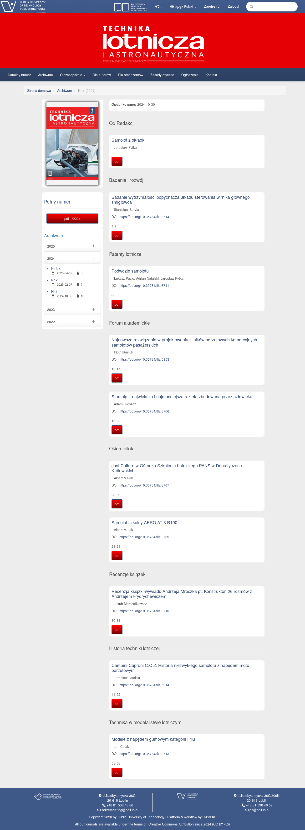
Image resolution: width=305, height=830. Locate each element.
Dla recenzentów (130, 74)
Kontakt (211, 74)
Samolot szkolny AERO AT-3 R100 (144, 522)
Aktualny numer (19, 74)
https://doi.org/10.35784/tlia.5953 (144, 359)
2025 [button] (51, 246)
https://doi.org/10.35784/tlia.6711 (144, 285)
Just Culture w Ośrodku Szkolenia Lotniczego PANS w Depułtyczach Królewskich (177, 468)
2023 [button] (51, 309)
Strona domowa (39, 90)
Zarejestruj (212, 6)
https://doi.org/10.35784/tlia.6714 (144, 216)
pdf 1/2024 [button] (72, 218)
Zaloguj (233, 6)
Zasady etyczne (162, 74)
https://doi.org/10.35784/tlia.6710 (144, 610)
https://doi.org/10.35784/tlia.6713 (144, 753)
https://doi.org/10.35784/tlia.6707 (144, 485)
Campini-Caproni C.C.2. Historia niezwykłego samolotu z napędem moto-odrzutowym (181, 667)
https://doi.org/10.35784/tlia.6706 (144, 411)
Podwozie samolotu (130, 271)
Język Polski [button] (184, 6)
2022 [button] (51, 321)
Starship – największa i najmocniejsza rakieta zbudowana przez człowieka (182, 396)
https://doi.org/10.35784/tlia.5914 (144, 684)
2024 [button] (51, 258)
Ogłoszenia (189, 74)
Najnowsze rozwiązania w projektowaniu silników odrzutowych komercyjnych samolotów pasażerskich (184, 342)
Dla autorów (102, 74)
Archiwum (45, 74)
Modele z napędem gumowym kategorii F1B (153, 739)
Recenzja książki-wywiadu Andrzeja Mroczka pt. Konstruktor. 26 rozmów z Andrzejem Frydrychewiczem (182, 593)
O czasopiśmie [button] (71, 74)
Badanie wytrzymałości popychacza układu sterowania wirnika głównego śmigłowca (181, 199)
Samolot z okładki (128, 140)
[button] (159, 6)
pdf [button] (117, 161)
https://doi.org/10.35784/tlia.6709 (144, 536)
